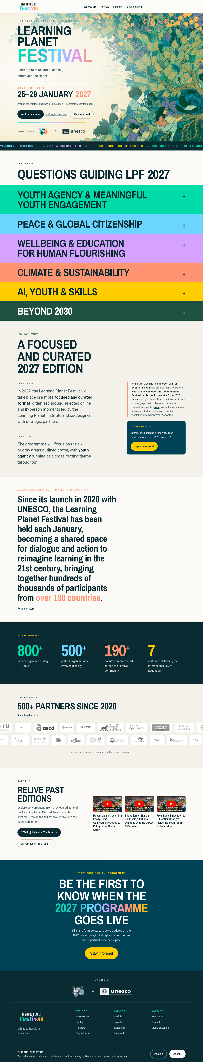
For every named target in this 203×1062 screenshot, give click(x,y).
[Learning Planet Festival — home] (28, 6)
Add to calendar (30, 114)
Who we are (90, 6)
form (157, 407)
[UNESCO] (74, 131)
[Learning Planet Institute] (43, 131)
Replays (105, 6)
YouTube (118, 1016)
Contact (155, 1022)
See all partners (27, 715)
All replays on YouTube (36, 845)
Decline (158, 1054)
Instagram (119, 1027)
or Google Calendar (56, 114)
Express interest (144, 446)
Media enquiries (160, 1027)
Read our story (27, 609)
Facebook (119, 1033)
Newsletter (157, 1016)
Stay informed (134, 6)
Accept (177, 1054)
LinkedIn (118, 1022)
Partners (118, 6)
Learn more (122, 1056)
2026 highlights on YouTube (39, 833)
